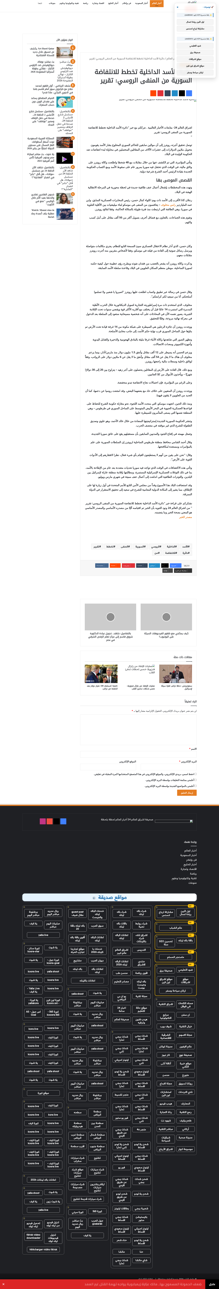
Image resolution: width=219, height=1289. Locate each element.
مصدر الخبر (185, 517)
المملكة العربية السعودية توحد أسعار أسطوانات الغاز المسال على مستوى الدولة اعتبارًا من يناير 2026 (40, 143)
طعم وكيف (185, 1120)
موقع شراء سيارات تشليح (77, 1172)
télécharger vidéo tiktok (43, 1249)
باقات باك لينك (122, 925)
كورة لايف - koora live (53, 1142)
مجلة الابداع (166, 1083)
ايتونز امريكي (122, 1059)
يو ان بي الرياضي (121, 998)
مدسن (165, 1074)
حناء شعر (122, 1240)
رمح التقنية (186, 1112)
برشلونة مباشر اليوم (33, 913)
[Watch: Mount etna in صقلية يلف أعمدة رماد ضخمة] (64, 214)
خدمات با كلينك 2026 (97, 950)
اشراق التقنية (166, 1004)
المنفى (124, 546)
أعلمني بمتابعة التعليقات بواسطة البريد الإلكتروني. (169, 780)
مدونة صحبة (185, 1137)
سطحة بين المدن (97, 1125)
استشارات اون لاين (165, 1093)
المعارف (185, 1103)
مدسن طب (122, 972)
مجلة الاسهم (185, 1034)
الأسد (185, 546)
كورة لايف (53, 1037)
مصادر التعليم (121, 981)
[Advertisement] (109, 22)
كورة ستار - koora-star (33, 950)
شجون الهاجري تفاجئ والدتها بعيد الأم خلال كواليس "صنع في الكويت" (42, 199)
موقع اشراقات (185, 981)
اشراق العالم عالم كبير (121, 951)
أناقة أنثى (166, 1063)
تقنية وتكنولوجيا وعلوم (69, 3)
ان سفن (185, 1014)
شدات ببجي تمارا (121, 1038)
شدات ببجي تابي (121, 1050)
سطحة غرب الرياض (77, 1136)
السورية (139, 546)
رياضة (85, 3)
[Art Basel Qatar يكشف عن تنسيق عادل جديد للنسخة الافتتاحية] (64, 52)
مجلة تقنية (141, 996)
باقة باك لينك (185, 940)
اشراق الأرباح (166, 1149)
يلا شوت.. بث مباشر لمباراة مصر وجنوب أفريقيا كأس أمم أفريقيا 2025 (40, 157)
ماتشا (122, 1251)
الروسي (155, 546)
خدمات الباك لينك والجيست (97, 914)
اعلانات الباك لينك (121, 937)
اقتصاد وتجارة (98, 3)
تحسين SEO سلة (166, 943)
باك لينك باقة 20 (77, 927)
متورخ (185, 1074)
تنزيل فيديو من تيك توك (53, 1224)
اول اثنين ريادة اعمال (185, 913)
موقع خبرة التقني (185, 1065)
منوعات (52, 3)
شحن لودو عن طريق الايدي (121, 1196)
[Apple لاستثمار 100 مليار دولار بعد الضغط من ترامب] (101, 674)
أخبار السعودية (141, 3)
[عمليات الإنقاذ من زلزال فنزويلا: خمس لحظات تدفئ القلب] (138, 674)
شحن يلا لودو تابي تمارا (122, 1146)
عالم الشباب (175, 927)
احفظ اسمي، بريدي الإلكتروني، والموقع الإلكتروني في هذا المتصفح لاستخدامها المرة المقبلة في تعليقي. (144, 774)
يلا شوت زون (53, 1201)
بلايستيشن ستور (141, 1218)
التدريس (141, 949)
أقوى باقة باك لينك (77, 939)
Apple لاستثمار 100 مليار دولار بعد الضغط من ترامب (102, 687)
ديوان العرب (97, 960)
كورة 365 (97, 1211)
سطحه (77, 1112)
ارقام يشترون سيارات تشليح (97, 1187)
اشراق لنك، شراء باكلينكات (141, 938)
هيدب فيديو (166, 1103)
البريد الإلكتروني (188, 761)
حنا (141, 1251)
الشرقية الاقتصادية (165, 1036)
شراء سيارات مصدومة (77, 1186)
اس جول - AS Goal (33, 1013)
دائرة (185, 552)
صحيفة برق (166, 970)
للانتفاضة (170, 552)
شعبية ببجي (141, 1208)
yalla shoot (78, 993)
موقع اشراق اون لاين (166, 981)
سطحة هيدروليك (77, 1125)
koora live (33, 971)
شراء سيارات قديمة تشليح (87, 1198)
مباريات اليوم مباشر (97, 1004)
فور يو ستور (121, 1117)
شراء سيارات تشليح (97, 1171)
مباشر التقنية (166, 1128)
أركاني (185, 1128)
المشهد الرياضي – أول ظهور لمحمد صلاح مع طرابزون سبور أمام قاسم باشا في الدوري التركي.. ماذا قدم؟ (53, 89)
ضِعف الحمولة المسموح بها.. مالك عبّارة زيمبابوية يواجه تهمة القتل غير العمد (143, 1284)
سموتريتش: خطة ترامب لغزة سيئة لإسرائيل (176, 687)
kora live (33, 1028)
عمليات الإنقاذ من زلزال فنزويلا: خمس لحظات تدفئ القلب (141, 687)
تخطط (110, 546)
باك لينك (77, 968)
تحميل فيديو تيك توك (33, 1225)
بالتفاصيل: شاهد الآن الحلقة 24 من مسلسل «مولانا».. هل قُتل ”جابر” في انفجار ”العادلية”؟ (41, 172)
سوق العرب (97, 925)
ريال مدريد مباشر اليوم (53, 912)
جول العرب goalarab (97, 1222)
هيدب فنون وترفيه (141, 1021)
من (156, 552)
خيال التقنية (185, 1026)
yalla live (43, 935)
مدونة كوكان (166, 1046)
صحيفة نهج (185, 1054)
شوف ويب (166, 1026)
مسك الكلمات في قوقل (185, 1005)
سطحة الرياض (97, 1113)
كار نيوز (166, 1054)
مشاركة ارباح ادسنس (166, 913)
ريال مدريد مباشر (97, 1015)
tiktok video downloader (33, 1236)
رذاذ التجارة (166, 1112)
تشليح (97, 1157)
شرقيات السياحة (165, 1139)
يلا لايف (87, 1235)
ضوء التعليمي (185, 969)
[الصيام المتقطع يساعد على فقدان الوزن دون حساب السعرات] (64, 102)
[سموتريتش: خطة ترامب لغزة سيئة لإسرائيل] (175, 674)
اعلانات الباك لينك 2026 (121, 963)
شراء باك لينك (141, 912)
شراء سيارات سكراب (77, 1159)
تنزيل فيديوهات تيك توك (53, 1237)
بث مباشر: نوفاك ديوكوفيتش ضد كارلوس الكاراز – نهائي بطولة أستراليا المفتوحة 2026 (41, 66)
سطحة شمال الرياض (97, 1136)
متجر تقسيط (122, 1094)
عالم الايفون (186, 1046)
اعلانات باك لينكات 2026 (43, 1179)
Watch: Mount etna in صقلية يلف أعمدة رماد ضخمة (42, 213)
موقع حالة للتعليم (141, 1009)
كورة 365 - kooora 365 (53, 1013)
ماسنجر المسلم (175, 957)
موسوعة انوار (185, 1149)
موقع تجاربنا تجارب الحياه (77, 950)
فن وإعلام (126, 3)
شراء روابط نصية (141, 925)
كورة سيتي (77, 1212)
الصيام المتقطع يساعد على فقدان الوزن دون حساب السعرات (42, 101)
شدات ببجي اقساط (141, 1037)
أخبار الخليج (113, 3)
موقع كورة (43, 1092)
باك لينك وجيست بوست (141, 984)
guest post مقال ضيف (78, 913)
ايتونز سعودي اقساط (141, 1073)
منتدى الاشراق (141, 963)
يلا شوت (97, 992)
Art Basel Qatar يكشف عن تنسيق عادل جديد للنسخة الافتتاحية (42, 52)
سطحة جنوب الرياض (97, 1148)
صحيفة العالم (121, 1019)
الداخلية (171, 546)
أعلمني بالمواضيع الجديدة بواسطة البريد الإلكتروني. (169, 786)
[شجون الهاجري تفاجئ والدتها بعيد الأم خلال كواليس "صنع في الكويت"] (64, 198)
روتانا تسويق (185, 1083)
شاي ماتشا (141, 1260)
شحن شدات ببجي (141, 1180)
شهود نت (166, 1120)
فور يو (121, 1167)
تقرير (96, 546)
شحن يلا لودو (141, 1193)
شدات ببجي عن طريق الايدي (121, 1132)
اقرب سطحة (77, 1146)
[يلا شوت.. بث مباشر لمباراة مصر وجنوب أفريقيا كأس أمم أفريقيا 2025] (64, 158)
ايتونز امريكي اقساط (122, 1157)
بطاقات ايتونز (121, 1208)
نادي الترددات (185, 1091)
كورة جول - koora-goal (53, 961)
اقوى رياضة (141, 972)
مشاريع (77, 960)
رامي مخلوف (168, 204)
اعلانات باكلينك (87, 980)
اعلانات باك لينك (97, 970)
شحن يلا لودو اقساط (122, 1073)
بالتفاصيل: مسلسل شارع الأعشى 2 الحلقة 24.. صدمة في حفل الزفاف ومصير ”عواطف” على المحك (41, 118)
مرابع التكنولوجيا (165, 1016)
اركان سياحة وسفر (176, 990)
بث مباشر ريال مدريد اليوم (77, 1223)
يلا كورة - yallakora (33, 1002)
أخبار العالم (156, 3)
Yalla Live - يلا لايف (33, 990)
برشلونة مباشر (77, 1004)
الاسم (193, 748)
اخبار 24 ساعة (121, 1009)
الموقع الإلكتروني (127, 761)
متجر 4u (141, 1129)
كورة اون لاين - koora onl (53, 1002)
